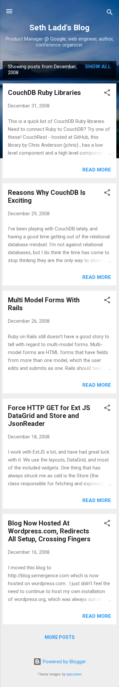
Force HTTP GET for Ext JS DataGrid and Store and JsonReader (49, 416)
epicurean (74, 674)
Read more (96, 170)
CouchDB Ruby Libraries (44, 93)
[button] (107, 94)
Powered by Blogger (63, 662)
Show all (98, 67)
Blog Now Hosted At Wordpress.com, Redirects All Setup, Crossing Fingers (49, 531)
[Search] (110, 13)
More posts (60, 637)
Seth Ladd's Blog (59, 27)
